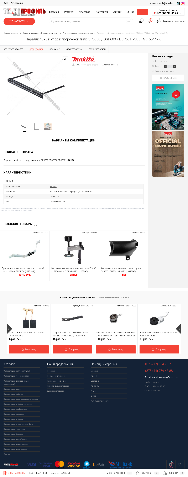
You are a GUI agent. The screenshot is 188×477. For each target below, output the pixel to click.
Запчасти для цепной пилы (15, 439)
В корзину (30, 349)
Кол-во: (158, 66)
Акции (117, 11)
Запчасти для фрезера (13, 434)
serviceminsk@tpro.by (161, 3)
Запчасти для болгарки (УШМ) (17, 371)
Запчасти (19, 21)
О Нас (130, 11)
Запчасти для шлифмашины (16, 444)
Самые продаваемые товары (77, 297)
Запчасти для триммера (14, 429)
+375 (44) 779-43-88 (38, 473)
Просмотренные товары (114, 297)
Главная (54, 11)
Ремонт (68, 11)
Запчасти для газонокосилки (16, 376)
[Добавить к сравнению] (65, 59)
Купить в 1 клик (170, 77)
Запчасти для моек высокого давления (21, 399)
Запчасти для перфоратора (15, 409)
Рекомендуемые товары (58, 386)
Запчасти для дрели (12, 389)
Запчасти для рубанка (13, 419)
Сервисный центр (169, 12)
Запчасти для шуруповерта (15, 449)
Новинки (51, 371)
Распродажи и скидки (56, 381)
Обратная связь (16, 473)
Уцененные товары (55, 391)
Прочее (7, 454)
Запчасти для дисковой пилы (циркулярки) (16, 382)
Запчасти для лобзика (13, 394)
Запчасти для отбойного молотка (18, 404)
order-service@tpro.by (61, 473)
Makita (53, 186)
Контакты (102, 11)
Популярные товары (56, 376)
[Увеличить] (36, 85)
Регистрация (16, 3)
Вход (6, 3)
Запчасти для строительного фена (18, 424)
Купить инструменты (100, 401)
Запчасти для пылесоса (14, 414)
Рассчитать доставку (164, 71)
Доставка (84, 11)
